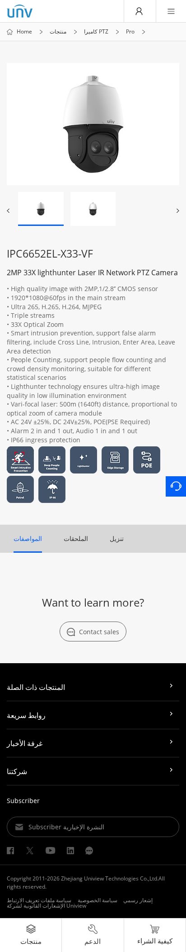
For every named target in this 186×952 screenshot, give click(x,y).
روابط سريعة (26, 715)
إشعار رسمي (138, 900)
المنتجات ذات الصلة (36, 687)
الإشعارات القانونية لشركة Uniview (46, 905)
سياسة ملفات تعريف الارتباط (39, 900)
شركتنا (17, 771)
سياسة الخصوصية (97, 900)
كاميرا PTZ (96, 32)
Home (24, 32)
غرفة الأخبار (24, 743)
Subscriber (23, 800)
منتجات (58, 32)
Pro (130, 32)
